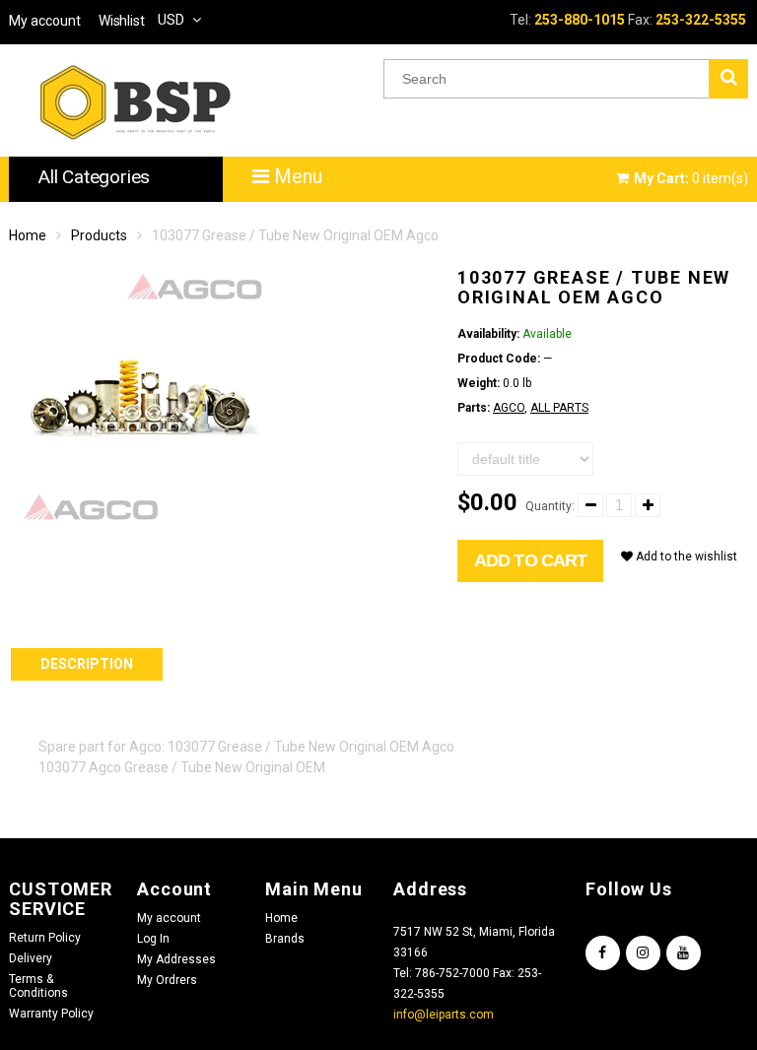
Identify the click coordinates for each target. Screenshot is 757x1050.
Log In (153, 939)
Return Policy (45, 938)
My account (169, 918)
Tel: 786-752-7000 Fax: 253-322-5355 (467, 983)
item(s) (691, 178)
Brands (285, 939)
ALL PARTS (559, 408)
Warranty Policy (51, 1013)
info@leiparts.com (443, 1014)
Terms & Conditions (38, 986)
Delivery (30, 958)
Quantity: (550, 506)
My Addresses (176, 959)
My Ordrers (167, 980)
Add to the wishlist (685, 556)
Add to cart (530, 560)
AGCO (508, 408)
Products (99, 235)
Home (27, 235)
